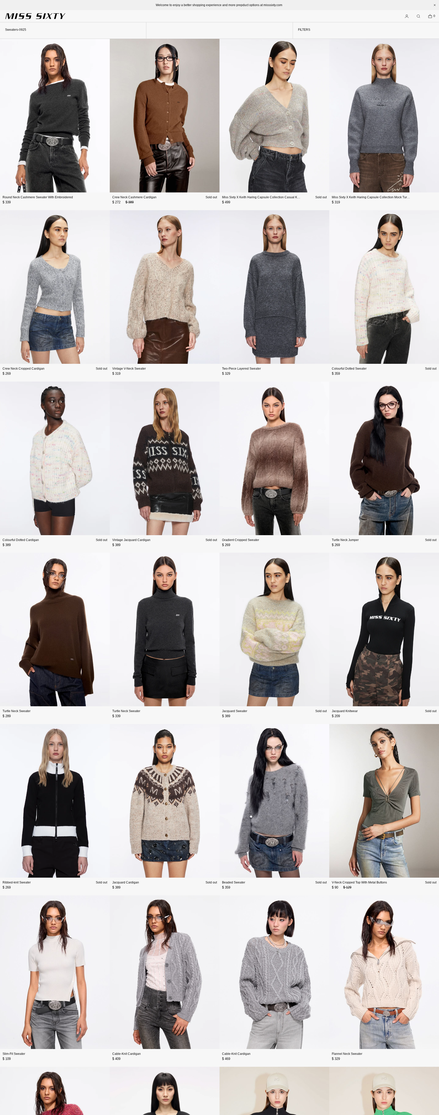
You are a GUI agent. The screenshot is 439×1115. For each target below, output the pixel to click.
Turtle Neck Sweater (16, 711)
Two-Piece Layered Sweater (241, 368)
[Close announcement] (435, 5)
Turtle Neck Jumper (345, 540)
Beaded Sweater (233, 882)
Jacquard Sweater (234, 711)
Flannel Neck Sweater (347, 1054)
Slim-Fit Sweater (14, 1054)
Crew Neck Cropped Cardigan (23, 368)
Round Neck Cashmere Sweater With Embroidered (38, 197)
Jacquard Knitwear (345, 711)
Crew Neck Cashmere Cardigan (134, 197)
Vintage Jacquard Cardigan (131, 540)
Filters (304, 29)
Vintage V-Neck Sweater (129, 368)
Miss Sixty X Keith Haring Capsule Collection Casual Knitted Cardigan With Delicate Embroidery (288, 197)
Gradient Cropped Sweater (240, 540)
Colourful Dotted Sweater (349, 368)
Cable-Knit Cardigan (126, 1054)
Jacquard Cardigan (125, 882)
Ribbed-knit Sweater (17, 882)
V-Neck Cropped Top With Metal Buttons (359, 882)
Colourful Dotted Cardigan (21, 540)
